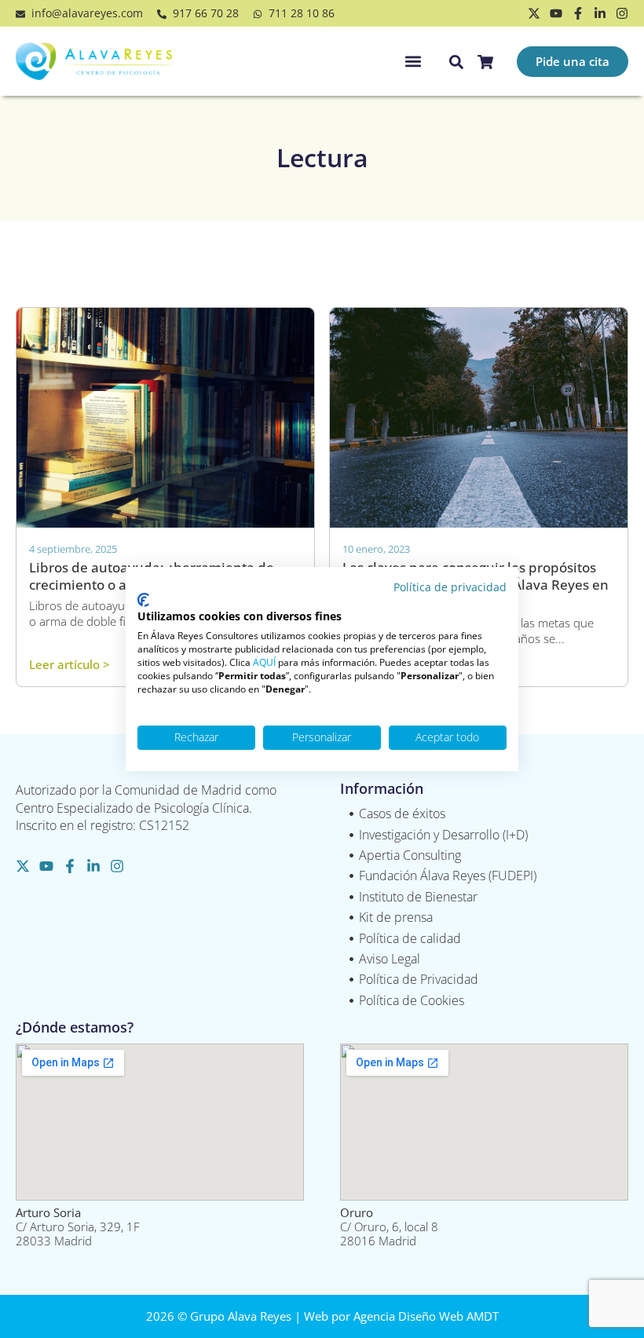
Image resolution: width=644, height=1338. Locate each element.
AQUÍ (264, 662)
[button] (413, 62)
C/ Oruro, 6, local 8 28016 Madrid (389, 1226)
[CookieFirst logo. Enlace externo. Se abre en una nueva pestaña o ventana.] (143, 600)
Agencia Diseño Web (408, 1316)
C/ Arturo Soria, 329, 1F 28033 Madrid (78, 1226)
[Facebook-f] (578, 13)
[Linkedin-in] (600, 13)
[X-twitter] (534, 13)
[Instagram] (622, 13)
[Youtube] (556, 13)
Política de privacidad (450, 586)
